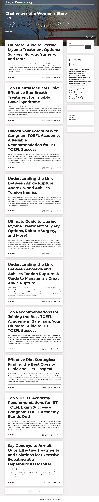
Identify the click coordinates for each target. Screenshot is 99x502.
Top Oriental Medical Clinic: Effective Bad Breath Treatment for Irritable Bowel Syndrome (80, 77)
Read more (9, 33)
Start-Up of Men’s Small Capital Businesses (36, 15)
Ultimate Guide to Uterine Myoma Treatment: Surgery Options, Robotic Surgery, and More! (79, 96)
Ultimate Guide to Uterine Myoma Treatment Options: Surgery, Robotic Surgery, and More (79, 71)
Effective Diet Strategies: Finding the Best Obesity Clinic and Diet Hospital (31, 364)
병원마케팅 (72, 115)
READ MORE (11, 77)
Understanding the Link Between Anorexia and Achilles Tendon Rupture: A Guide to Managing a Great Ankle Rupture (33, 273)
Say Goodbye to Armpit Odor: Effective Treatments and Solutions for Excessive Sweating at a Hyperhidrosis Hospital (33, 454)
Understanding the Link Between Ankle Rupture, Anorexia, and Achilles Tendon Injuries (79, 91)
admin (54, 77)
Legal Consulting (19, 2)
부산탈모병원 (72, 119)
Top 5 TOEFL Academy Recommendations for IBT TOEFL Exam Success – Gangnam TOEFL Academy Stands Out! (33, 407)
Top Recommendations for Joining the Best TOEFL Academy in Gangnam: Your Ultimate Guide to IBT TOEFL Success (34, 321)
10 (39, 491)
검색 (70, 43)
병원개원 (71, 117)
